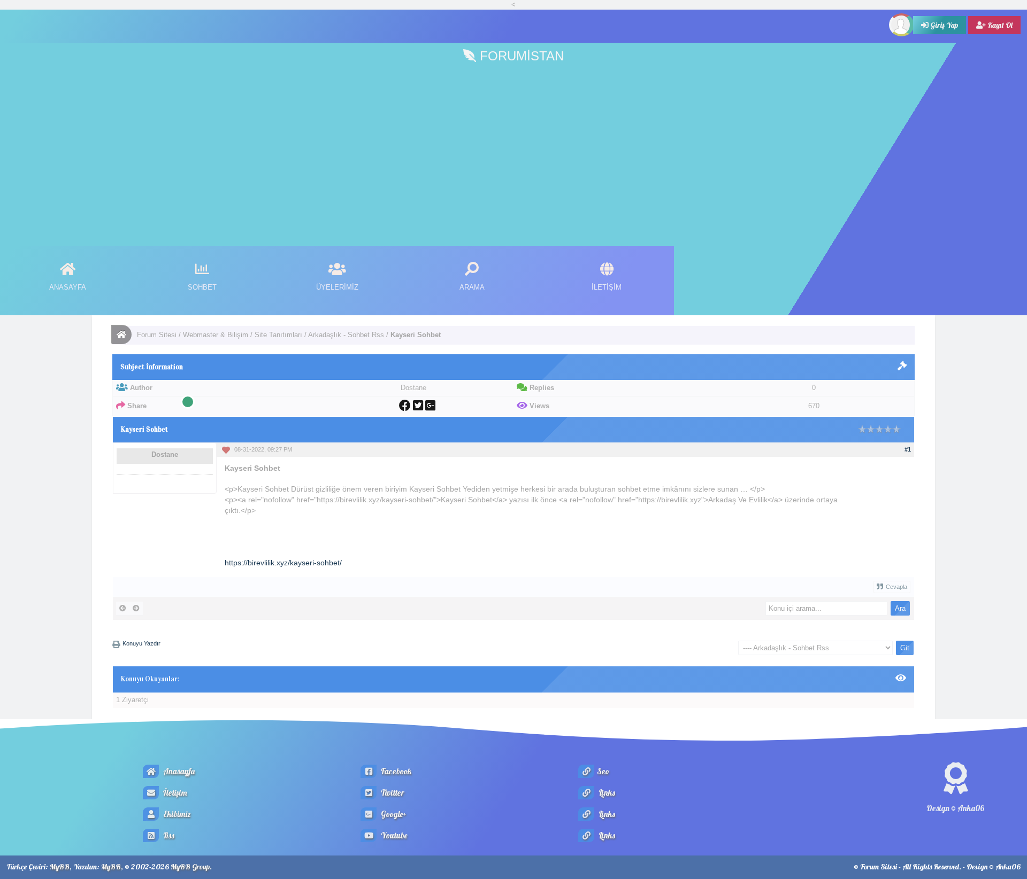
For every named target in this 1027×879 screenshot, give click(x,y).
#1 (908, 449)
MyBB (60, 867)
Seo (603, 771)
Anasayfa (178, 771)
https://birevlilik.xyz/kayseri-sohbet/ (283, 562)
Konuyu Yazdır (141, 643)
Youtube (393, 835)
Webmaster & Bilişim (215, 335)
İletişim (174, 793)
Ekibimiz (176, 814)
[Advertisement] (513, 149)
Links (606, 793)
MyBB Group (190, 867)
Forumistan (520, 56)
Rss (168, 835)
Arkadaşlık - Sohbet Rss (346, 335)
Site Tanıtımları (278, 335)
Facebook (395, 771)
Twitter (391, 793)
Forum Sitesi (157, 335)
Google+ (393, 814)
